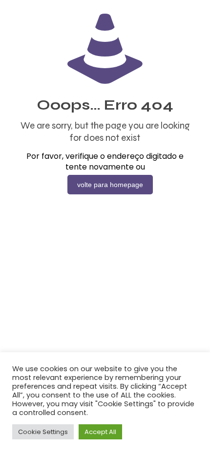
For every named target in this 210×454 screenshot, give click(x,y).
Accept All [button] (100, 431)
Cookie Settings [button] (43, 431)
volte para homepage (110, 185)
